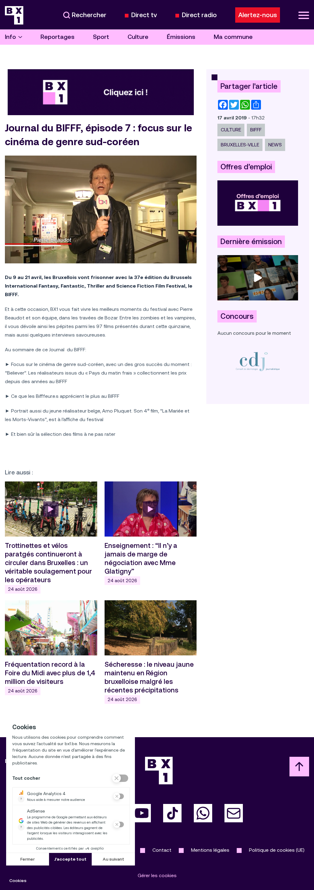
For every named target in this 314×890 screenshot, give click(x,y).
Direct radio (199, 15)
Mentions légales (210, 850)
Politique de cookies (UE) (276, 850)
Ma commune (233, 36)
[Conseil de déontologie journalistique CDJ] (258, 361)
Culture (138, 36)
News (275, 144)
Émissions (181, 36)
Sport (101, 36)
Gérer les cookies (157, 875)
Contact (161, 850)
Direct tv (144, 15)
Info (10, 36)
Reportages (57, 36)
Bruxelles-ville (240, 144)
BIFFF (256, 129)
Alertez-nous (257, 15)
